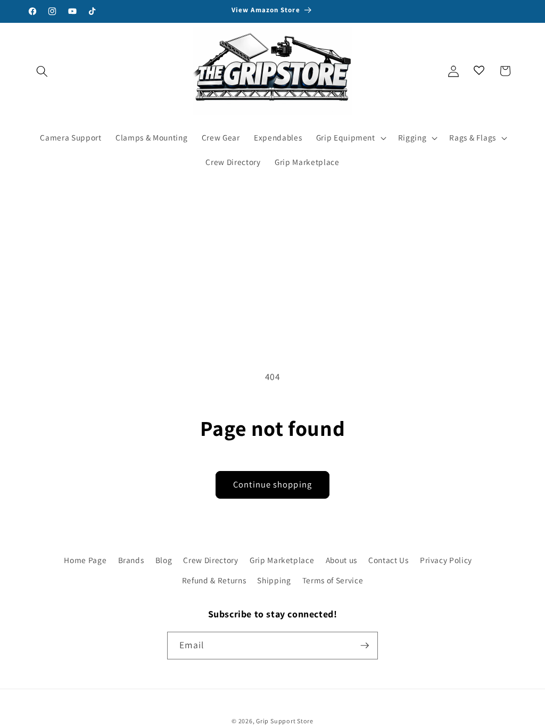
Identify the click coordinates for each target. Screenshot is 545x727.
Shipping (274, 580)
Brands (131, 560)
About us (341, 560)
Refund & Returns (214, 580)
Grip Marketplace (282, 560)
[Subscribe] (364, 645)
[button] (42, 71)
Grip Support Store (284, 721)
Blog (163, 560)
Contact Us (388, 560)
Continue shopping (272, 484)
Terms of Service (333, 580)
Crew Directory (210, 560)
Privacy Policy (446, 560)
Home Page (85, 560)
